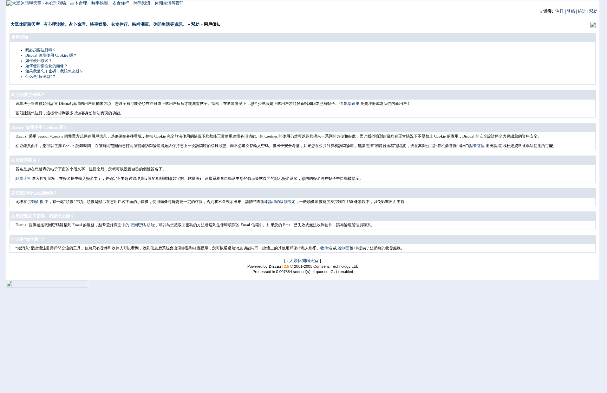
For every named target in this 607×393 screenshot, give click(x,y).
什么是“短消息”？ (40, 76)
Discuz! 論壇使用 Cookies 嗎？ (51, 55)
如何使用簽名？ (38, 60)
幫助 (593, 11)
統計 (582, 11)
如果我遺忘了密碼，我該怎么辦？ (54, 71)
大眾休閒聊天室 (304, 260)
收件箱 (326, 248)
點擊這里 (351, 103)
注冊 (559, 11)
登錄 (571, 11)
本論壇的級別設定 (280, 201)
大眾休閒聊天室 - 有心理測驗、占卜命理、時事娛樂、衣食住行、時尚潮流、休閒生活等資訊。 (99, 24)
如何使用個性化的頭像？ (46, 66)
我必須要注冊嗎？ (40, 50)
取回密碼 (138, 225)
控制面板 (36, 201)
